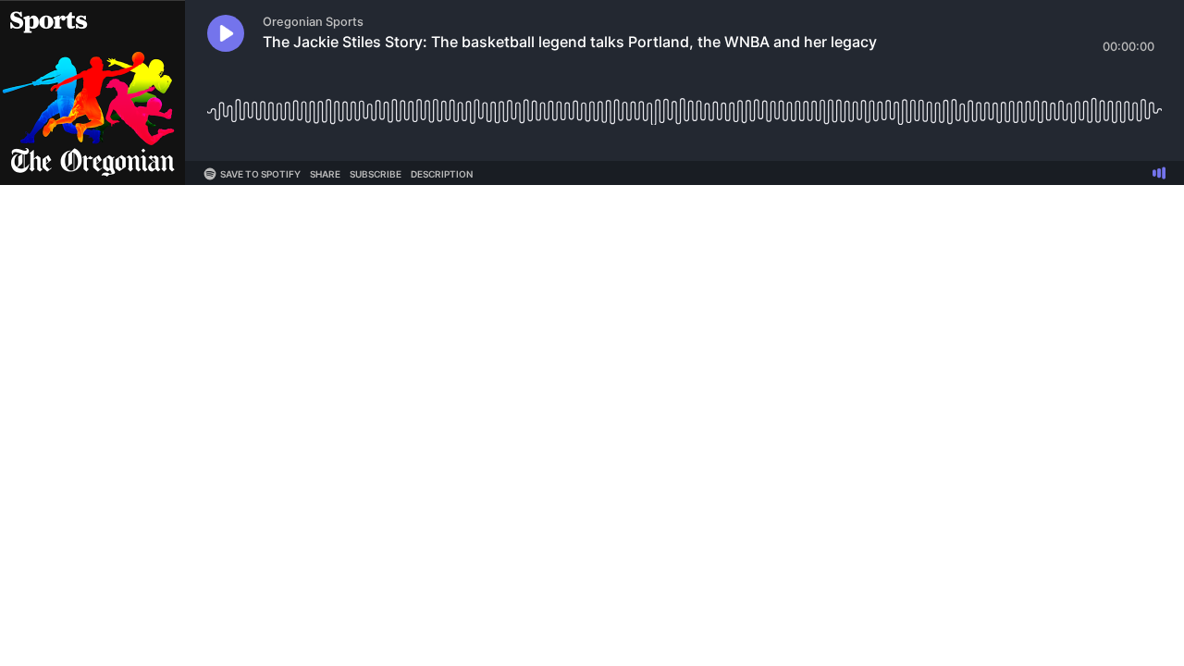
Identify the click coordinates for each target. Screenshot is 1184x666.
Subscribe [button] (375, 173)
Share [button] (325, 173)
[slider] (684, 104)
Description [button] (442, 173)
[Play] (225, 33)
